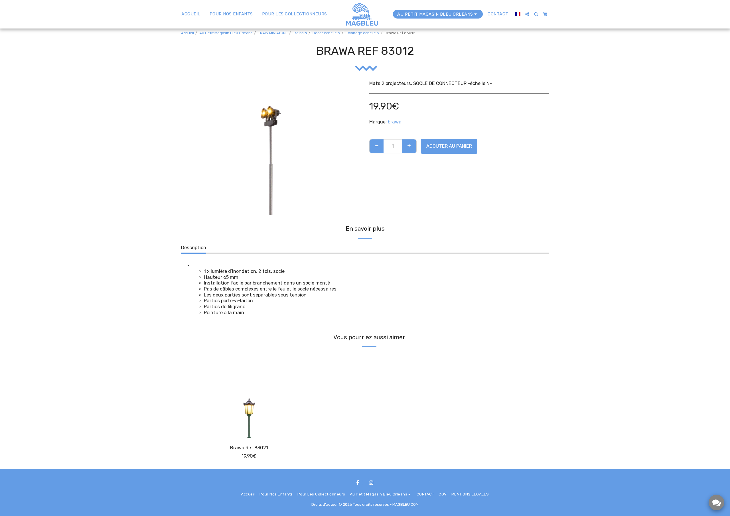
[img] (249, 395)
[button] (527, 14)
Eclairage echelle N (362, 33)
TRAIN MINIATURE (273, 33)
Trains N (300, 33)
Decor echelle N (326, 33)
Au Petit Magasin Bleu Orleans (226, 33)
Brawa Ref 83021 (249, 447)
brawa (395, 122)
